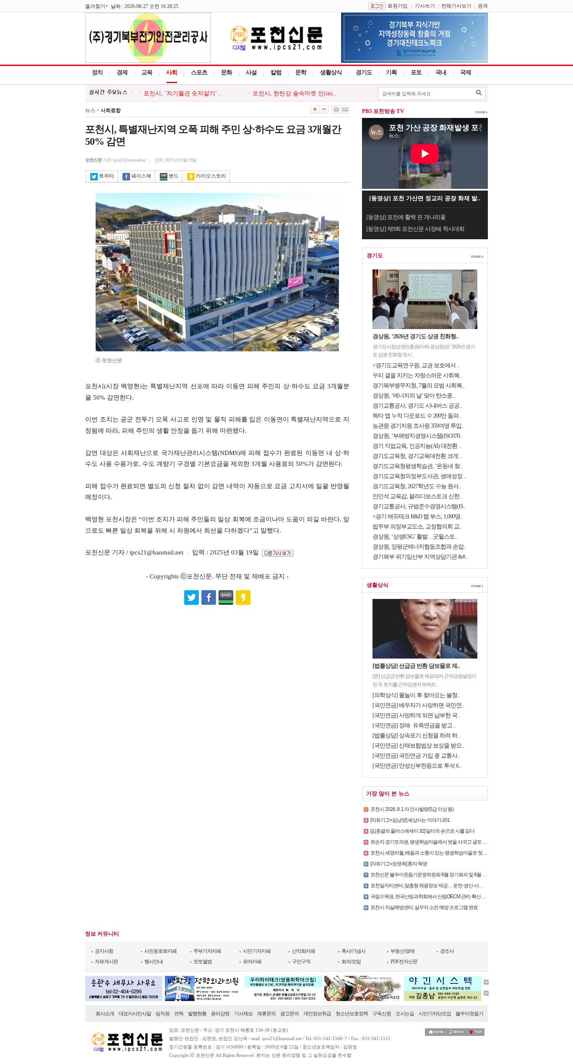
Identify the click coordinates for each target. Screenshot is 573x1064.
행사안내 (153, 962)
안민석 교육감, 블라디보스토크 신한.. (417, 496)
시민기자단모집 (435, 1014)
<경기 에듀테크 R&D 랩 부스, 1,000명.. (417, 516)
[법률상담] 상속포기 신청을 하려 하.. (416, 735)
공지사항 (104, 951)
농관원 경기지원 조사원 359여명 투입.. (418, 426)
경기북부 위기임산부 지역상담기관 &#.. (419, 557)
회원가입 (398, 6)
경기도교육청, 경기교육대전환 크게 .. (417, 456)
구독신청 (381, 1014)
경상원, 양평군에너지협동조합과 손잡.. (419, 547)
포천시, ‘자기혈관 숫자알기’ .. (182, 93)
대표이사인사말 (135, 1014)
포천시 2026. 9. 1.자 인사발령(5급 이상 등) (411, 809)
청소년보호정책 (352, 1014)
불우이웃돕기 (469, 1014)
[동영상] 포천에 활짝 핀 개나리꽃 (405, 217)
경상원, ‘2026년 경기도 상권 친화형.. (415, 336)
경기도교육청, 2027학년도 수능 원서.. (416, 486)
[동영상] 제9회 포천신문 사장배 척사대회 (415, 229)
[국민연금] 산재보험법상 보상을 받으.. (418, 745)
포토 (416, 72)
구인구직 (301, 962)
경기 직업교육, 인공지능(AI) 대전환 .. (416, 446)
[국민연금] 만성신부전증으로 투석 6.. (416, 766)
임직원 (162, 1014)
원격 (483, 6)
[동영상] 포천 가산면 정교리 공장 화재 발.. (425, 198)
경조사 (447, 951)
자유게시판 (106, 962)
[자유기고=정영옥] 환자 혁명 (398, 864)
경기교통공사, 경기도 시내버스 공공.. (417, 406)
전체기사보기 (456, 6)
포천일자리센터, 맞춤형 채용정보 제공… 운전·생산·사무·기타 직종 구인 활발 (447, 886)
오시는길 (405, 1014)
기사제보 (243, 1014)
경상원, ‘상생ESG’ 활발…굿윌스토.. (414, 536)
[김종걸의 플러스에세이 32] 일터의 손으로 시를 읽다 (422, 831)
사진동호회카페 (160, 951)
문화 (226, 72)
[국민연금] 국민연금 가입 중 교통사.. (416, 756)
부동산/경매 (402, 951)
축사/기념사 (353, 951)
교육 (146, 72)
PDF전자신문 (404, 962)
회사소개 (105, 1014)
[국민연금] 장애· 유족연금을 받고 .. (414, 725)
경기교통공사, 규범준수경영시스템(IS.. (419, 506)
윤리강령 (220, 1014)
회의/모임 (351, 962)
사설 (251, 72)
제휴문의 (266, 1014)
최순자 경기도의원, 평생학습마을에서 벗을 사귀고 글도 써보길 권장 (438, 842)
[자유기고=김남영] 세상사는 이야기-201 (410, 820)
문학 (300, 72)
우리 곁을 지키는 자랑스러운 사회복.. (417, 375)
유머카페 (252, 962)
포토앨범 (202, 962)
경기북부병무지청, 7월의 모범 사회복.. (418, 385)
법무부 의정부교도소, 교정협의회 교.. (417, 526)
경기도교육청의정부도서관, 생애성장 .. (419, 476)
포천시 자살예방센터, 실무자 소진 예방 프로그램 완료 (424, 907)
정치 (97, 72)
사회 (171, 72)
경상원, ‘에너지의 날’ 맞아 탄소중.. (413, 395)
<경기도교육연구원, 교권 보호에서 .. (415, 365)
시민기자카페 (257, 951)
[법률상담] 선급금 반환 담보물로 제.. (416, 666)
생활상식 (331, 72)
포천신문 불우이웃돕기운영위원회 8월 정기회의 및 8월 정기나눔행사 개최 (445, 875)
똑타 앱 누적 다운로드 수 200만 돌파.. (416, 416)
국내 (440, 72)
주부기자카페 (207, 951)
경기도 (364, 72)
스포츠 (199, 72)
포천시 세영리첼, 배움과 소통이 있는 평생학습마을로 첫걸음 (431, 853)
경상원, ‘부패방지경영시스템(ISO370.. (417, 436)
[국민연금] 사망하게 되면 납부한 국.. (416, 715)
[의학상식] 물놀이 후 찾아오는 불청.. (416, 695)
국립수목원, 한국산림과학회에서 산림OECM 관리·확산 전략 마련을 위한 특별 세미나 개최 (460, 896)
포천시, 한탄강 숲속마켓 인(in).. (294, 93)
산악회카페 (303, 951)
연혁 (178, 1014)
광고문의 (289, 1014)
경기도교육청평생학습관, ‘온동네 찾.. (417, 466)
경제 (122, 72)
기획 (391, 72)
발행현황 (197, 1014)
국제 (465, 72)
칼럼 (276, 72)
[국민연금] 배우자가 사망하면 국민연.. (418, 705)
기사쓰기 (425, 6)
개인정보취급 (317, 1014)
